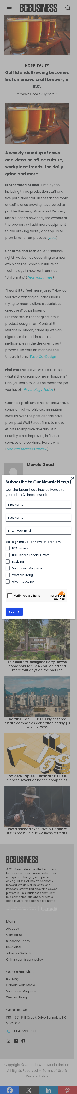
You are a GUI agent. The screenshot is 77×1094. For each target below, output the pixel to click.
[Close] (72, 478)
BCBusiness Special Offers (30, 555)
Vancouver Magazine (27, 568)
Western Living (22, 575)
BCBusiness (20, 548)
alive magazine (23, 581)
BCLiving (18, 561)
